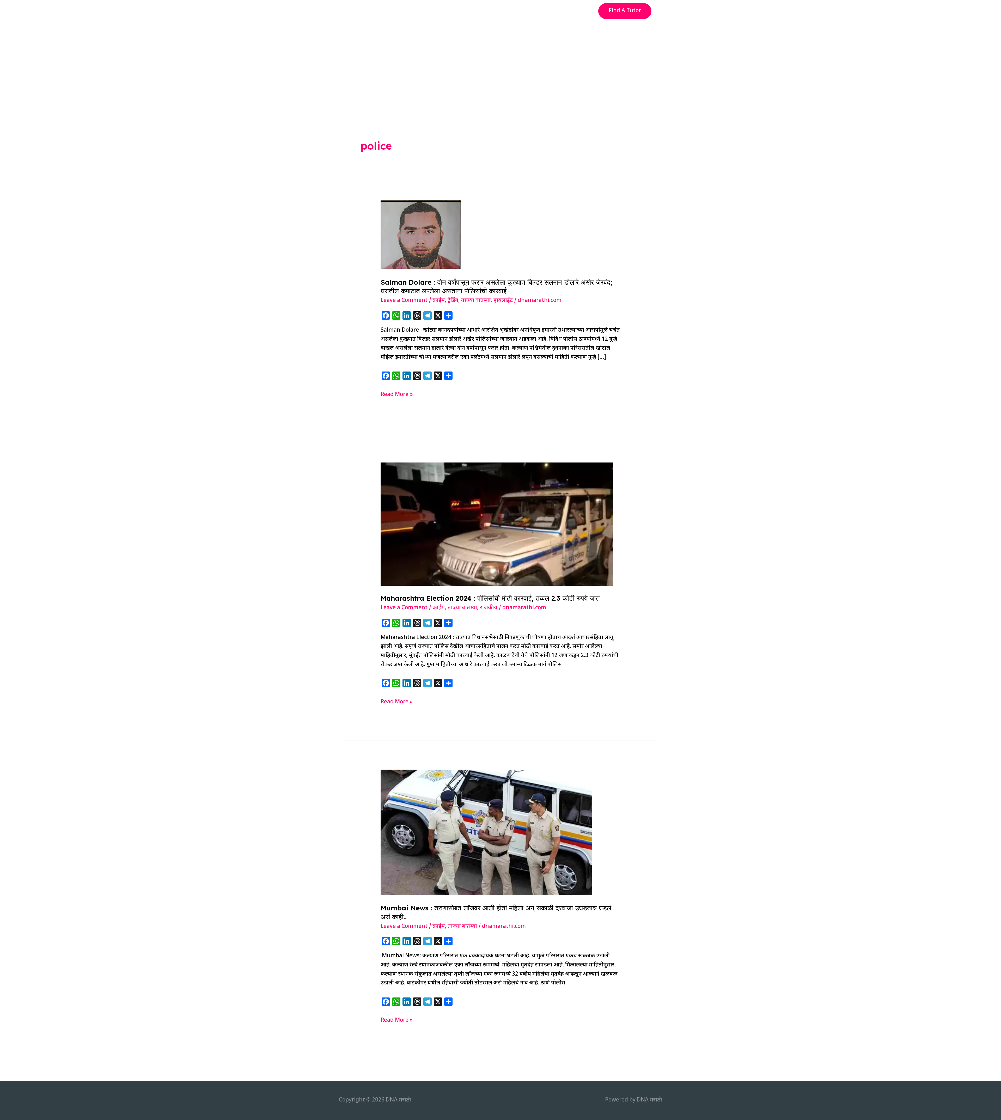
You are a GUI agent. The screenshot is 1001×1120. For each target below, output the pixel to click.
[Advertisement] (500, 61)
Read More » (397, 395)
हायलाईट (503, 300)
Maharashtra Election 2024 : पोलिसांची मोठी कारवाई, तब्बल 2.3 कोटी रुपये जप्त (490, 598)
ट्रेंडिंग (453, 300)
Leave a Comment (404, 300)
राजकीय (488, 608)
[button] (624, 11)
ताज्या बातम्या (476, 300)
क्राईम (438, 300)
